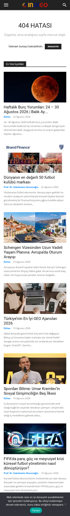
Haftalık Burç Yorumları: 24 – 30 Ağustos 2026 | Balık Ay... (31, 109)
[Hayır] (65, 504)
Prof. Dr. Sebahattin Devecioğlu (21, 187)
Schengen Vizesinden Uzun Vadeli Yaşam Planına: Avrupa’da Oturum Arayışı (33, 252)
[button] (6, 5)
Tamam (36, 510)
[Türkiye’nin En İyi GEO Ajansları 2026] (35, 298)
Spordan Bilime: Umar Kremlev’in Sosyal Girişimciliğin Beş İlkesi (32, 391)
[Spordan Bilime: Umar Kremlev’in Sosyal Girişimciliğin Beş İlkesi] (35, 368)
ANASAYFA (53, 46)
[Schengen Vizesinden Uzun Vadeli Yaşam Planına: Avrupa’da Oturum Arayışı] (35, 227)
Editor (7, 116)
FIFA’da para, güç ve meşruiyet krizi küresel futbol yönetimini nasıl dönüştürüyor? (34, 463)
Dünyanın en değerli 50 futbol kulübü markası (29, 179)
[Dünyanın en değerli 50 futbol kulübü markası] (35, 157)
